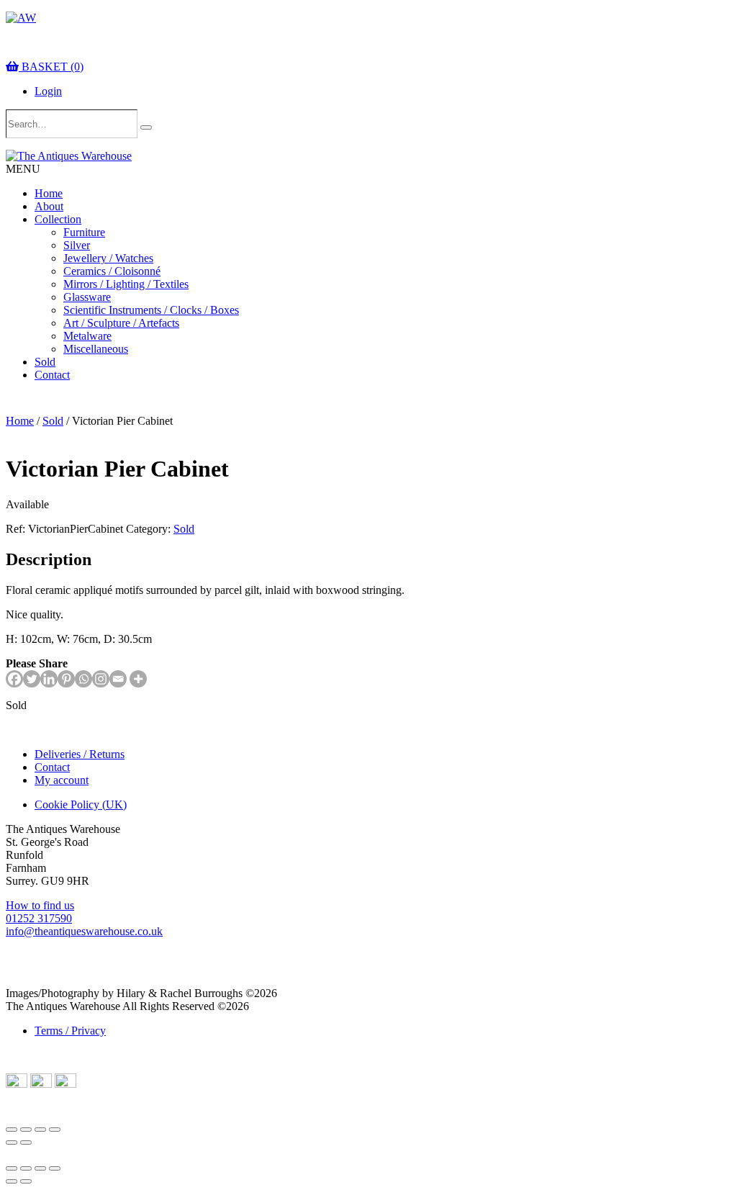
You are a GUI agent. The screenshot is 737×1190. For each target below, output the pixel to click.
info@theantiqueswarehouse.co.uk (84, 931)
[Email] (118, 679)
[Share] (40, 1129)
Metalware (87, 336)
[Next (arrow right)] (26, 1142)
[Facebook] (14, 679)
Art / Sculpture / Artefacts (121, 323)
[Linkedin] (49, 679)
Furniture (84, 232)
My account (62, 780)
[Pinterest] (66, 679)
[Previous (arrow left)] (11, 1142)
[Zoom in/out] (11, 1129)
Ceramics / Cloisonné (111, 271)
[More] (138, 679)
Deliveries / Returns (80, 754)
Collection (58, 219)
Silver (76, 245)
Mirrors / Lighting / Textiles (126, 284)
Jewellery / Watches (108, 258)
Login (48, 91)
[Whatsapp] (83, 679)
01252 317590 (39, 918)
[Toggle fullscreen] (26, 1129)
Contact (52, 375)
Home (49, 193)
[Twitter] (31, 679)
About (49, 206)
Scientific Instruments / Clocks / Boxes (151, 310)
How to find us (40, 905)
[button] (23, 169)
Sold (45, 362)
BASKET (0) (51, 66)
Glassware (87, 297)
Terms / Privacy (70, 1030)
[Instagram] (100, 679)
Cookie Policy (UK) (81, 804)
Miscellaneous (95, 349)
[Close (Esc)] (54, 1129)
